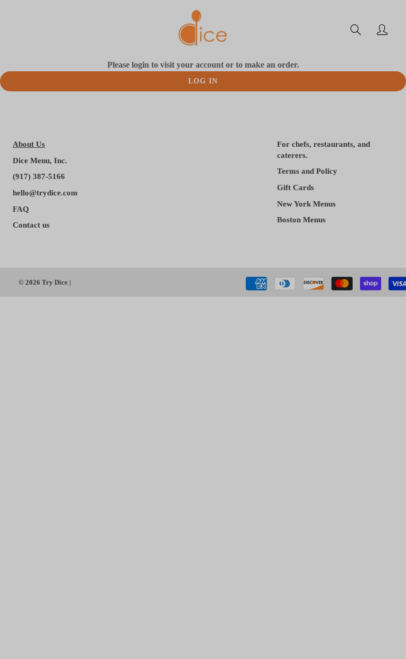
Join (330, 200)
